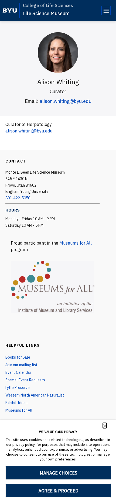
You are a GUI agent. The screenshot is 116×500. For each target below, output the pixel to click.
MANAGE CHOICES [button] (58, 473)
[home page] (9, 10)
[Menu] (106, 10)
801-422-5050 (17, 198)
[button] (105, 425)
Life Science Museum (46, 13)
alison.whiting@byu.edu (65, 101)
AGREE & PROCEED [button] (58, 491)
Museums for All (75, 243)
